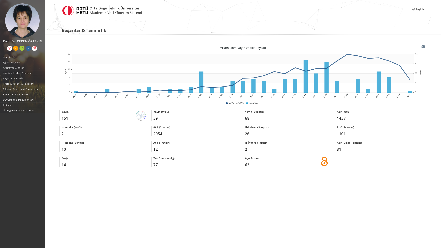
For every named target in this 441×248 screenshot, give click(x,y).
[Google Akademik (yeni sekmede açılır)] (9, 48)
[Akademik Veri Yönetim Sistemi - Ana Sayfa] (76, 10)
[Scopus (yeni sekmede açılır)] (15, 48)
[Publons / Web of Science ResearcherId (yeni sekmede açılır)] (28, 48)
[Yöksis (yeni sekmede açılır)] (34, 48)
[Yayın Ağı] (141, 115)
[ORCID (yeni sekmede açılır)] (22, 48)
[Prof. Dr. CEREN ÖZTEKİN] (22, 20)
